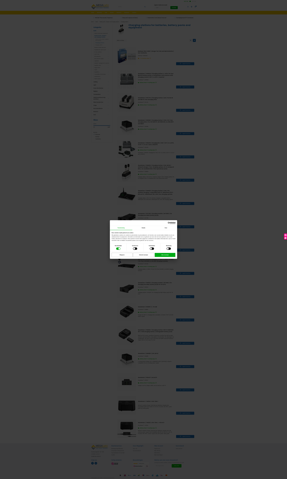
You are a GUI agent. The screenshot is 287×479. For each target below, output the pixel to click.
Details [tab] (143, 227)
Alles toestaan (165, 254)
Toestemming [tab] (121, 227)
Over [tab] (166, 227)
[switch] (135, 248)
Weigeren (122, 254)
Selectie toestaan (143, 254)
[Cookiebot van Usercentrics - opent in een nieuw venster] (168, 223)
